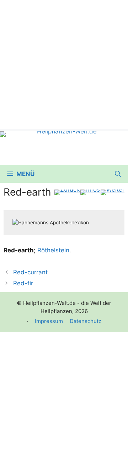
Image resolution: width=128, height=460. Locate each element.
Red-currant (30, 272)
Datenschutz (85, 321)
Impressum (49, 321)
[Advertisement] (64, 64)
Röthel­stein (53, 250)
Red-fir (23, 283)
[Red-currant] (67, 192)
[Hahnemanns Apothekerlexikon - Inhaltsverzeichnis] (90, 192)
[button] (118, 174)
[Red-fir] (112, 192)
